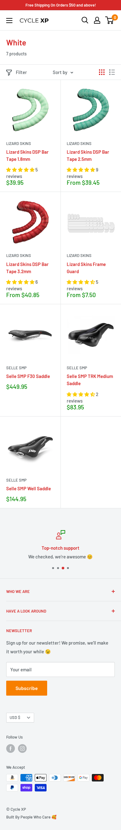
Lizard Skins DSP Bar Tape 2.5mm (88, 155)
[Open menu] (9, 20)
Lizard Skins (18, 143)
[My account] (97, 20)
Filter (21, 72)
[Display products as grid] (102, 72)
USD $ (15, 717)
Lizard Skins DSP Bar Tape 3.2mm (27, 267)
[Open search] (85, 20)
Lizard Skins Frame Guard (86, 267)
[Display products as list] (112, 72)
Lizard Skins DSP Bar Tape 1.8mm (27, 155)
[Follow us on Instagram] (22, 748)
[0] (110, 20)
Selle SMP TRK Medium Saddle (90, 379)
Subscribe (27, 688)
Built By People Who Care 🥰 (31, 816)
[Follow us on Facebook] (10, 748)
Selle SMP (16, 367)
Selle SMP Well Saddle (28, 488)
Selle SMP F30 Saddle (28, 376)
